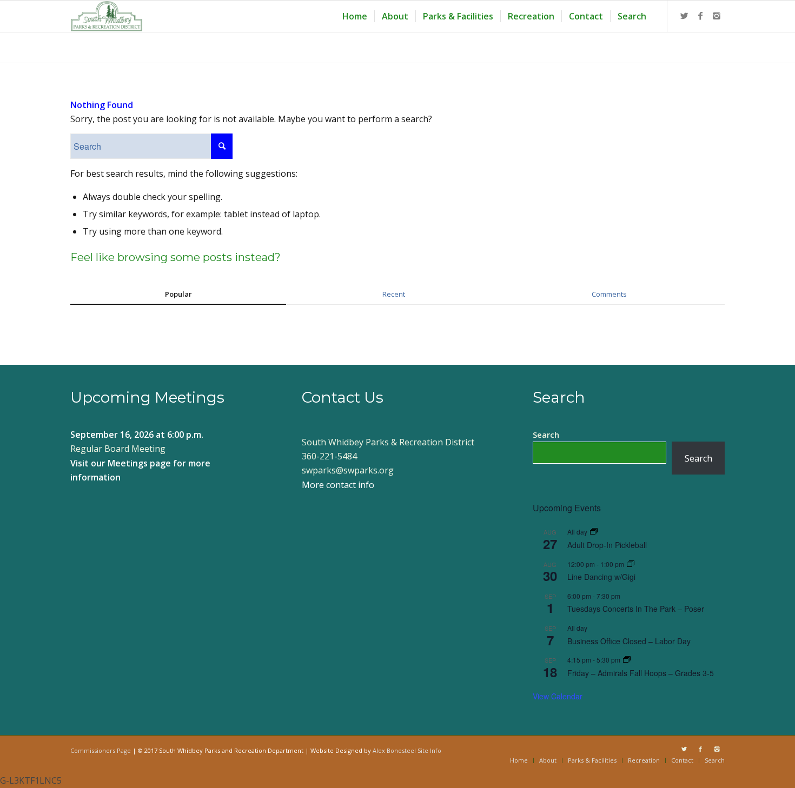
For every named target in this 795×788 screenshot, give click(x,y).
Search (546, 434)
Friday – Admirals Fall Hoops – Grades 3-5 (640, 672)
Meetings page (139, 463)
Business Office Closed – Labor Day (629, 641)
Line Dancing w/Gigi (601, 576)
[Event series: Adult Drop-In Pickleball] (594, 531)
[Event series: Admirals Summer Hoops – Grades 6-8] (627, 659)
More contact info (338, 485)
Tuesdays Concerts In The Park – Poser (635, 608)
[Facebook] (700, 16)
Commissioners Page (100, 750)
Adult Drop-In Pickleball (607, 544)
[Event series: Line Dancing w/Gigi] (630, 564)
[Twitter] (684, 16)
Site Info (429, 750)
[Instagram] (716, 16)
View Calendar (557, 696)
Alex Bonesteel (394, 750)
